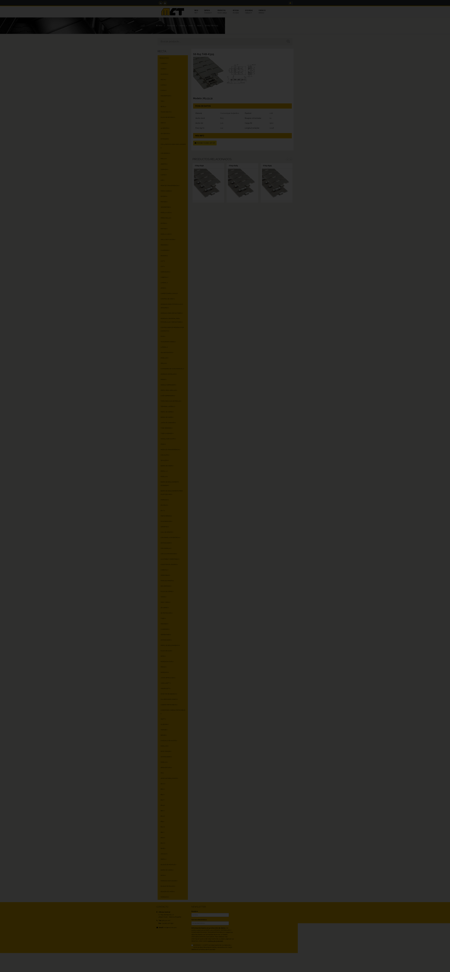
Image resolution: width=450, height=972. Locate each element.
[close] (275, 459)
